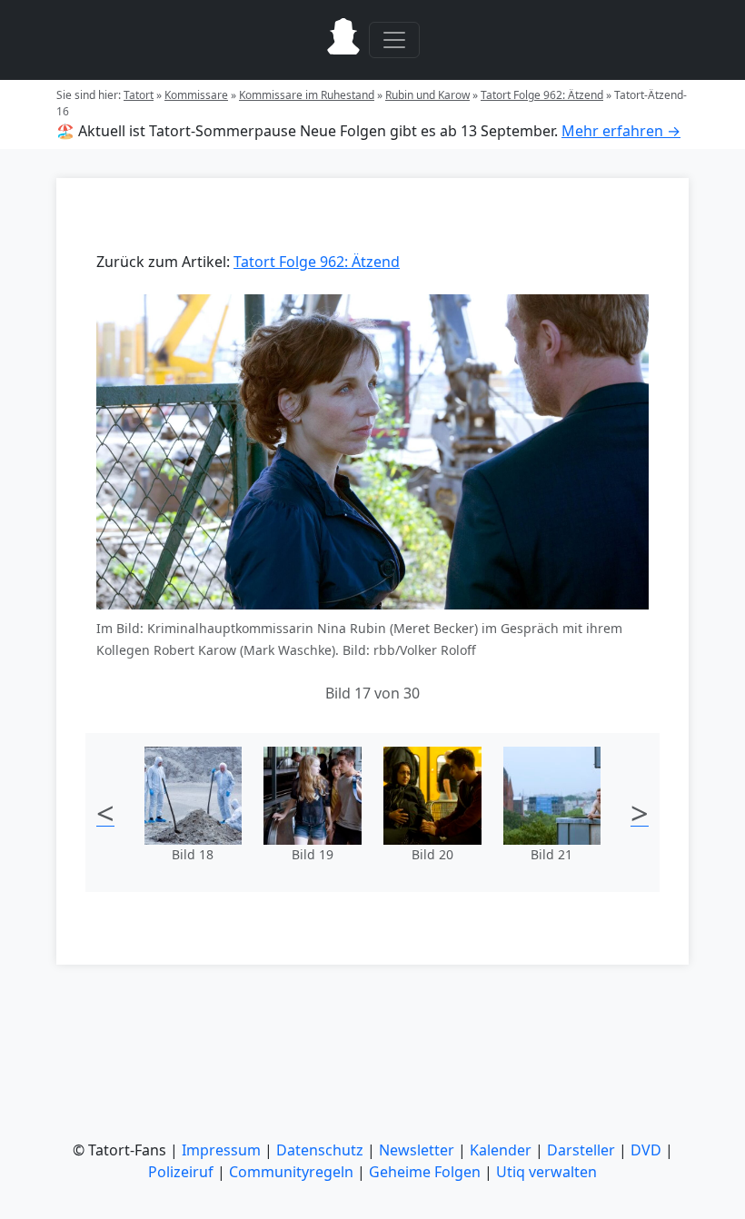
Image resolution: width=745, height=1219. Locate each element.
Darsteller (581, 1150)
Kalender (500, 1150)
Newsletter (416, 1150)
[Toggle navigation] (394, 40)
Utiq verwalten (546, 1172)
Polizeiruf (181, 1172)
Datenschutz (319, 1150)
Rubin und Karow (427, 95)
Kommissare (196, 95)
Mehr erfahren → (620, 131)
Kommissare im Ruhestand (306, 95)
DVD (646, 1150)
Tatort (139, 95)
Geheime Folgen (425, 1172)
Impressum (221, 1150)
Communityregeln (291, 1172)
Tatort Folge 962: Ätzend (542, 95)
